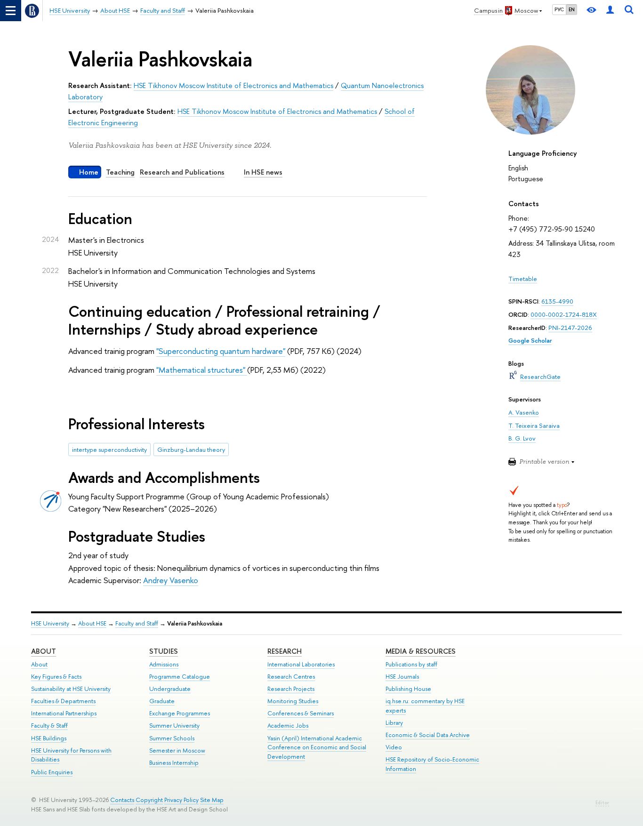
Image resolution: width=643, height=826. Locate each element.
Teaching (120, 172)
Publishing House (408, 689)
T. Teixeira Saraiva (534, 425)
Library (394, 723)
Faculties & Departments (63, 701)
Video (394, 747)
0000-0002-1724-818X (563, 314)
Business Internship (174, 763)
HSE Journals (402, 677)
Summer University (174, 726)
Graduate (162, 701)
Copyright (149, 800)
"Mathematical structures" (201, 369)
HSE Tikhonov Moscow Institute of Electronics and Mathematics (233, 85)
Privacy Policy (181, 800)
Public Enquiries (51, 772)
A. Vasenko (523, 412)
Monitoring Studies (292, 701)
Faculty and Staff (136, 623)
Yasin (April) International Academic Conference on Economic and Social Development (316, 747)
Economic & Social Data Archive (428, 735)
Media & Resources (421, 651)
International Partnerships (63, 713)
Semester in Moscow (177, 750)
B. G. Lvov (522, 438)
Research (284, 651)
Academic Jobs (287, 726)
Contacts (122, 800)
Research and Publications (182, 172)
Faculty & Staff (49, 726)
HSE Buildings (48, 738)
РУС (559, 9)
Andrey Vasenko (170, 580)
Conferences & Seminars (300, 713)
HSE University (50, 623)
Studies (163, 651)
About (43, 651)
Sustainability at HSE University (71, 689)
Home (88, 172)
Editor (602, 803)
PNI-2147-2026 (570, 327)
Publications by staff (411, 664)
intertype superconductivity (109, 449)
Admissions (163, 664)
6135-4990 (557, 301)
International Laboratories (301, 664)
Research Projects (290, 689)
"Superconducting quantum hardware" (220, 350)
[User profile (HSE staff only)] (610, 10)
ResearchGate (540, 376)
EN (572, 9)
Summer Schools (171, 738)
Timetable (522, 278)
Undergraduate (170, 689)
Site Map (212, 800)
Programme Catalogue (179, 677)
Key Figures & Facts (56, 677)
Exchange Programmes (179, 713)
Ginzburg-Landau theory (191, 449)
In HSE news (263, 172)
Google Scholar (530, 340)
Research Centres (291, 677)
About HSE (92, 623)
